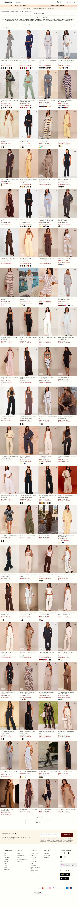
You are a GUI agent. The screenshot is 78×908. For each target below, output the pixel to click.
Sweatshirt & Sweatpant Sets (36, 19)
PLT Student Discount (21, 855)
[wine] (46, 106)
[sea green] (1, 68)
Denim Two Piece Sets (24, 19)
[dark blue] (25, 305)
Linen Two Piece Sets (70, 19)
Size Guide (6, 857)
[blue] (61, 264)
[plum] (23, 68)
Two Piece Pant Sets (68, 20)
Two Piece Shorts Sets (39, 20)
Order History (46, 853)
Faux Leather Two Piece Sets (49, 19)
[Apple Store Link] (65, 878)
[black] (5, 68)
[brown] (1, 185)
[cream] (61, 68)
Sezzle (5, 867)
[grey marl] (7, 68)
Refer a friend (46, 857)
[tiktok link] (61, 857)
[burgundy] (21, 68)
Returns (5, 855)
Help (5, 853)
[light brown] (67, 107)
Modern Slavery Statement (22, 859)
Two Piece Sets (15, 19)
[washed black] (25, 266)
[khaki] (25, 68)
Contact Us (19, 861)
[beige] (40, 620)
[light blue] (3, 305)
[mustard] (23, 187)
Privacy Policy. (69, 841)
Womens (7, 11)
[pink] (50, 106)
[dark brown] (59, 226)
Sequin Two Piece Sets (20, 20)
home (2, 11)
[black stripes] (11, 68)
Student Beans (7, 869)
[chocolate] (9, 68)
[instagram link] (61, 853)
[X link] (65, 857)
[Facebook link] (65, 853)
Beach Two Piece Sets (6, 19)
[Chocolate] (23, 266)
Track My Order (47, 855)
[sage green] (21, 147)
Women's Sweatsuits (58, 20)
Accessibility (33, 861)
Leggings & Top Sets (61, 19)
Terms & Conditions (34, 853)
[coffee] (63, 187)
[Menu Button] (2, 2)
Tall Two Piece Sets (49, 20)
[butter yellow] (26, 187)
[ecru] (61, 226)
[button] (67, 2)
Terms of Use (33, 865)
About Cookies (33, 857)
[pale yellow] (26, 266)
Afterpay (6, 861)
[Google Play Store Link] (65, 874)
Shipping (6, 859)
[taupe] (28, 187)
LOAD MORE (38, 822)
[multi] (40, 147)
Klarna (5, 865)
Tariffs (32, 863)
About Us (19, 853)
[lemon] (48, 106)
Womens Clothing (14, 11)
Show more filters (5, 27)
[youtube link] (68, 853)
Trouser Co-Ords (28, 11)
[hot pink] (26, 68)
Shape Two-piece (29, 20)
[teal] (59, 699)
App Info (32, 859)
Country (61, 861)
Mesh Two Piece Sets (10, 20)
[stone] (1, 147)
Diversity (19, 857)
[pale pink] (40, 345)
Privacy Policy (33, 855)
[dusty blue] (61, 107)
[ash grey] (40, 424)
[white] (28, 68)
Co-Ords (21, 11)
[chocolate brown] (25, 187)
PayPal (5, 863)
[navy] (40, 106)
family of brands (52, 840)
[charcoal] (3, 68)
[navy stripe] (59, 107)
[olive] (59, 68)
